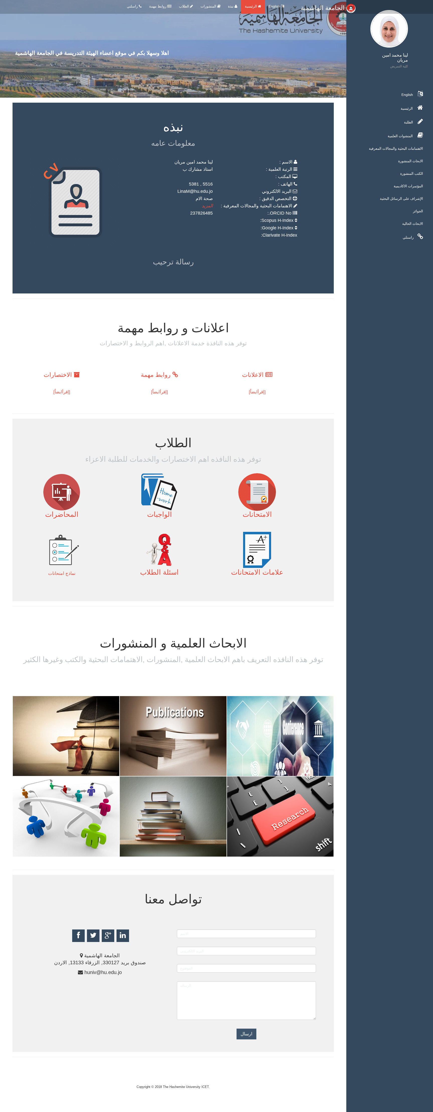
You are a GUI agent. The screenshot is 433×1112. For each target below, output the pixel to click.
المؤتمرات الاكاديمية (408, 186)
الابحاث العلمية (149, 772)
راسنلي (408, 237)
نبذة (231, 6)
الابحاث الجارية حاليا (50, 852)
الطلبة (409, 122)
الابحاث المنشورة (410, 161)
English (275, 6)
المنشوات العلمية (401, 136)
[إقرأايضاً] (257, 392)
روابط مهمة (158, 6)
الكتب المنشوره (151, 852)
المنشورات (208, 6)
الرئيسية (251, 6)
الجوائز (418, 211)
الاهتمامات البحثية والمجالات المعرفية (396, 148)
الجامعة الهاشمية (323, 7)
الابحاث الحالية (412, 224)
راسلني (133, 6)
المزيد (207, 205)
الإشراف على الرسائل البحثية (401, 199)
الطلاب (184, 6)
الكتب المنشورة (411, 174)
